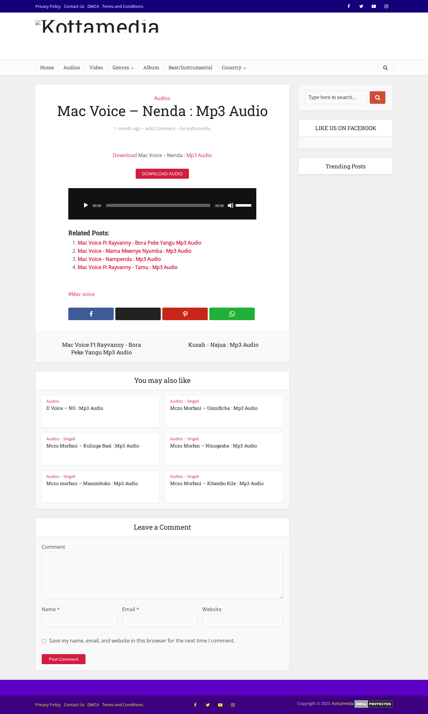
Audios (71, 67)
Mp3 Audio (199, 155)
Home (47, 67)
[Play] (86, 205)
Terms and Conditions (122, 6)
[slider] (244, 204)
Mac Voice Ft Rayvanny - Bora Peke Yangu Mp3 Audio (139, 242)
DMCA (93, 6)
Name (51, 609)
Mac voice (83, 294)
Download (125, 155)
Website (212, 609)
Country (231, 67)
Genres (120, 67)
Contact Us (74, 6)
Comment (53, 546)
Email (130, 609)
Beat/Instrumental (190, 67)
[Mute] (230, 205)
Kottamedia (198, 128)
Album (151, 67)
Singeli (193, 401)
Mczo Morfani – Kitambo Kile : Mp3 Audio (217, 483)
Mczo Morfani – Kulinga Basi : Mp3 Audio (92, 445)
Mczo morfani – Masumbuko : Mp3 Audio (92, 483)
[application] (162, 203)
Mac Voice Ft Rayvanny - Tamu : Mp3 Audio (128, 267)
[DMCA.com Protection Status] (374, 703)
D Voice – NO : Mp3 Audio (74, 408)
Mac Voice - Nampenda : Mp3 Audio (119, 259)
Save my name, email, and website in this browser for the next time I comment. (142, 640)
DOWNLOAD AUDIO (162, 174)
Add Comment (160, 128)
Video (96, 67)
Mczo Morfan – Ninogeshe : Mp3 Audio (213, 445)
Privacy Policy (48, 6)
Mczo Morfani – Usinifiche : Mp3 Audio (214, 408)
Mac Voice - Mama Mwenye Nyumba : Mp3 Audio (134, 250)
